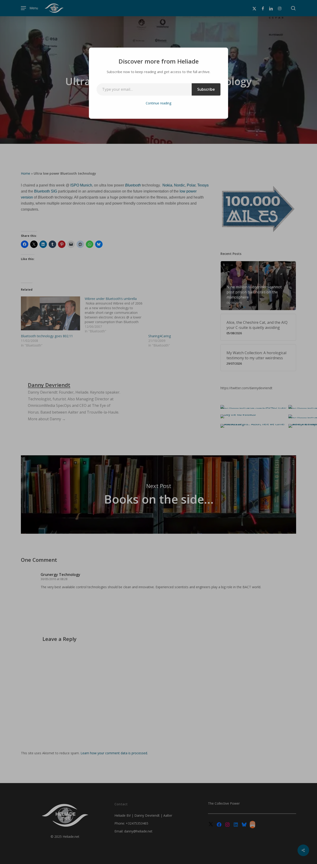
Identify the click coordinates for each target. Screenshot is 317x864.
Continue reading (158, 103)
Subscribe (206, 89)
